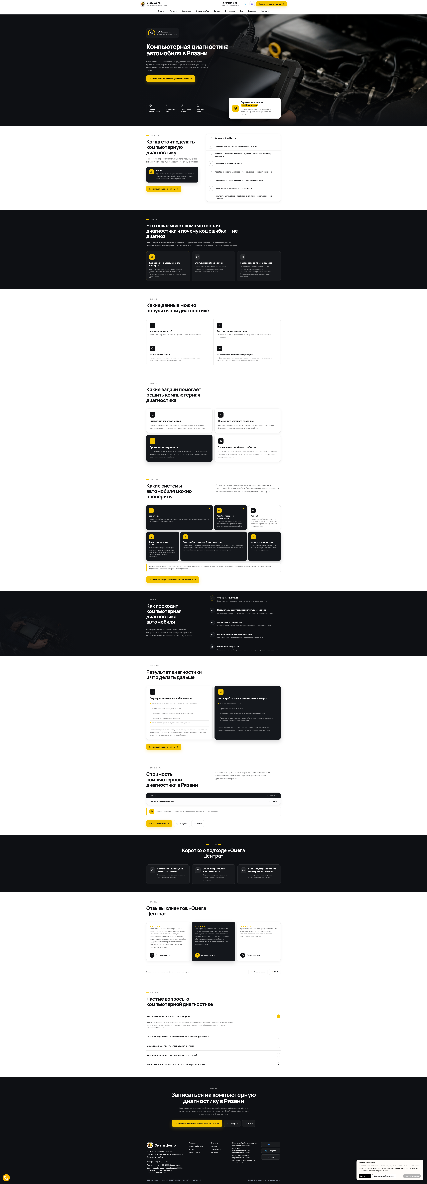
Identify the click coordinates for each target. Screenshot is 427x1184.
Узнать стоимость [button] (157, 823)
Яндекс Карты (259, 972)
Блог (242, 11)
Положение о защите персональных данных (241, 1157)
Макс (199, 823)
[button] (255, 108)
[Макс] (252, 3)
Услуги (172, 11)
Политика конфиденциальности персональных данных (241, 1150)
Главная (161, 11)
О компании (186, 11)
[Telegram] (245, 3)
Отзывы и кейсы (202, 11)
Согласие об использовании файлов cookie (243, 1162)
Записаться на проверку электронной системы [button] (171, 579)
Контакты (265, 11)
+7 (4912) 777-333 (161, 1162)
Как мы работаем (196, 1146)
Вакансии (252, 11)
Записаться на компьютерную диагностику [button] (169, 78)
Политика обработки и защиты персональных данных (244, 1144)
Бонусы (217, 11)
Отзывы (214, 1146)
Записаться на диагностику (270, 4)
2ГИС (276, 972)
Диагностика (194, 1153)
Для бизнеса (230, 11)
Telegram (183, 823)
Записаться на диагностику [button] (162, 189)
